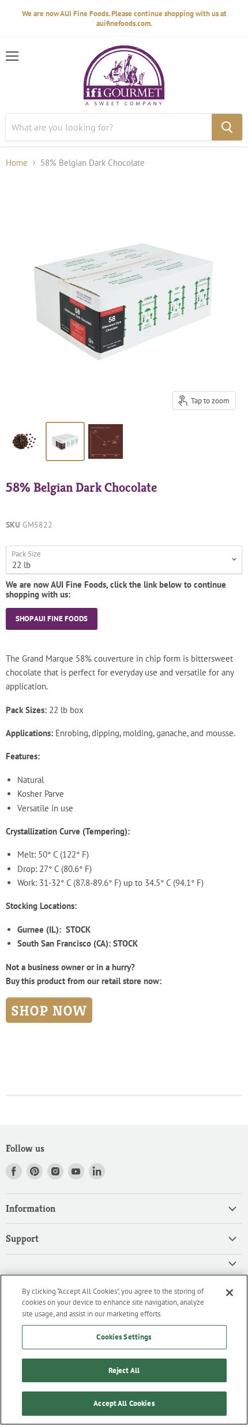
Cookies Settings (123, 1337)
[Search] (227, 127)
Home (17, 163)
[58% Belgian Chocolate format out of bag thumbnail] (24, 441)
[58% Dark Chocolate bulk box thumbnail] (65, 441)
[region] (124, 1349)
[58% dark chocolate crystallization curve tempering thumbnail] (105, 441)
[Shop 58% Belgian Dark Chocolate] (49, 1028)
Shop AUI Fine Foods (52, 619)
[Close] (229, 1292)
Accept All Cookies (123, 1403)
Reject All (124, 1370)
